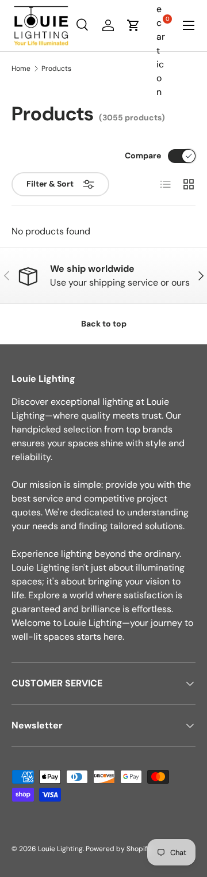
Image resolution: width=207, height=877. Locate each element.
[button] (133, 25)
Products (56, 68)
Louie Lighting (60, 848)
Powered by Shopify (118, 848)
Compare (143, 155)
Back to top (103, 323)
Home (21, 68)
